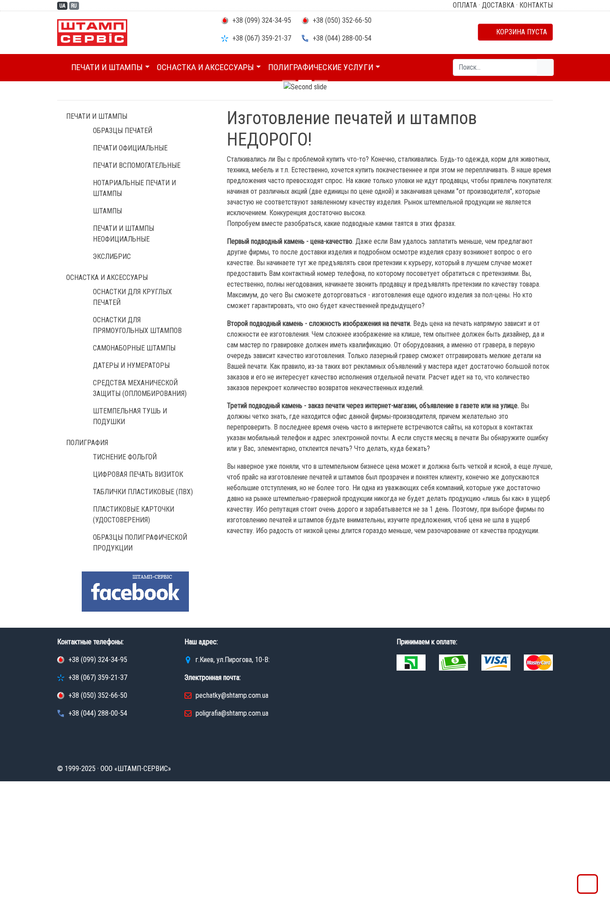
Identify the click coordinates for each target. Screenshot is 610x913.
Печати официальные (130, 148)
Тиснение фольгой (125, 457)
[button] (46, 87)
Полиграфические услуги (320, 67)
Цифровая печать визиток (138, 474)
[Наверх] (587, 886)
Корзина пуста (518, 32)
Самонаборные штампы (134, 348)
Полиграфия (87, 442)
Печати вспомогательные (136, 165)
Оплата (465, 5)
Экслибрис (112, 256)
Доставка (498, 5)
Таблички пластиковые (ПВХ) (143, 492)
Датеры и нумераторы (131, 365)
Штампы (107, 211)
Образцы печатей (122, 130)
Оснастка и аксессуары (205, 67)
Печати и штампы (107, 67)
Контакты (536, 5)
